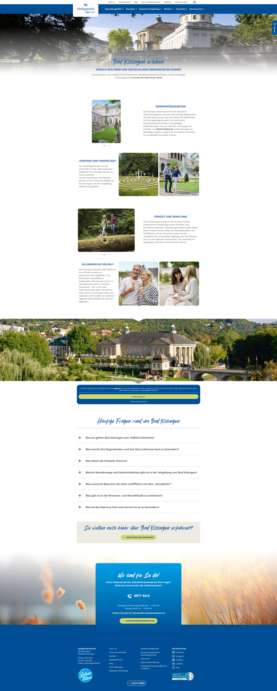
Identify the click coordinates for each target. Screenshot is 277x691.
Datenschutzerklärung (150, 662)
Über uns (113, 648)
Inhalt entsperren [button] (138, 397)
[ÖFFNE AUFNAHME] (186, 9)
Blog (111, 663)
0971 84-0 (142, 595)
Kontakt (112, 656)
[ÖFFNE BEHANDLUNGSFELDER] (123, 9)
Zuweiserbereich (116, 660)
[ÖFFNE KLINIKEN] (173, 9)
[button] (104, 145)
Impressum (145, 658)
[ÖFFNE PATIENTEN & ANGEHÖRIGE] (161, 9)
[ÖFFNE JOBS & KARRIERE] (204, 9)
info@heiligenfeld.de (92, 663)
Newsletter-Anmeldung (118, 671)
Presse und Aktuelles (117, 652)
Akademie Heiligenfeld (150, 648)
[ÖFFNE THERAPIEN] (136, 9)
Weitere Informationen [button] (138, 402)
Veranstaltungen (116, 667)
